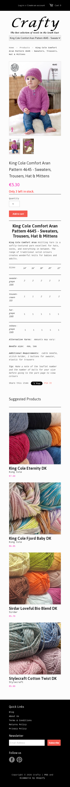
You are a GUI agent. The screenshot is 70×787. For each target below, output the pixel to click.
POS (46, 775)
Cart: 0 (58, 5)
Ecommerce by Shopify (32, 778)
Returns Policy (18, 724)
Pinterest (19, 760)
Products (25, 48)
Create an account (36, 5)
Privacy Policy (18, 729)
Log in (21, 5)
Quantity (14, 198)
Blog (11, 712)
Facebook (12, 760)
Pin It (48, 383)
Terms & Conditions (20, 720)
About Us (14, 716)
